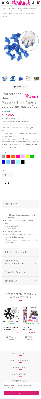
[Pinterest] (8, 183)
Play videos (22, 87)
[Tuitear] (5, 183)
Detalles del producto (15, 252)
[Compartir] (2, 183)
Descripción (10, 203)
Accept (21, 393)
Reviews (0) (10, 280)
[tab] (20, 204)
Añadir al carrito (12, 338)
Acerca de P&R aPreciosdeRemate (14, 262)
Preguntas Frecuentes (16, 272)
